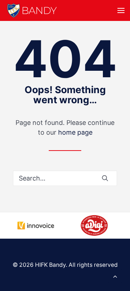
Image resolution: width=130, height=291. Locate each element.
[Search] (65, 178)
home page (75, 132)
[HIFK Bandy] (32, 10)
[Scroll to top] (115, 275)
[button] (121, 10)
